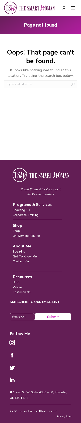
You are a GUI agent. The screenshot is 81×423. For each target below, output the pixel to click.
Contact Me (21, 261)
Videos (17, 287)
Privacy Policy (64, 416)
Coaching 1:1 (21, 210)
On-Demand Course (26, 236)
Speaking (19, 252)
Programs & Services (32, 204)
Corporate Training (26, 215)
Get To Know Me (25, 256)
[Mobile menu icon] (73, 8)
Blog (16, 282)
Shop (16, 231)
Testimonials (21, 292)
